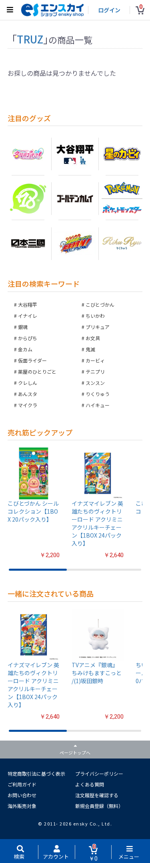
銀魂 (23, 326)
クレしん (27, 382)
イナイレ (27, 315)
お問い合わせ (22, 795)
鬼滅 (90, 349)
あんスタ (27, 393)
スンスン (95, 382)
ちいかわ (95, 315)
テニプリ (95, 371)
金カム (25, 349)
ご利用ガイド (22, 784)
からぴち (27, 338)
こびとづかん (100, 304)
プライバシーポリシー (99, 773)
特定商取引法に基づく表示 (36, 773)
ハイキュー (98, 405)
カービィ (95, 360)
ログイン (109, 10)
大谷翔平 (27, 304)
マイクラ (27, 405)
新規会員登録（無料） (99, 805)
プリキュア (98, 326)
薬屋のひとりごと (37, 371)
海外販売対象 (22, 805)
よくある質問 (89, 784)
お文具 (93, 338)
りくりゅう (98, 393)
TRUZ (30, 39)
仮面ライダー (32, 360)
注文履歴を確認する (96, 795)
